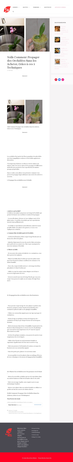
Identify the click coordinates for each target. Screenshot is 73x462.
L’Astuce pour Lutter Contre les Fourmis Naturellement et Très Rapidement (25, 413)
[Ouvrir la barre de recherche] (13, 11)
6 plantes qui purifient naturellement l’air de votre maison (19, 402)
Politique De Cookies (36, 437)
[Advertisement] (24, 88)
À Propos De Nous (35, 428)
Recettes (25, 7)
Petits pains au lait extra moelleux (16, 411)
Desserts (15, 7)
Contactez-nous (35, 434)
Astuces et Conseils (60, 7)
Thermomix (36, 7)
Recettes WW (47, 7)
